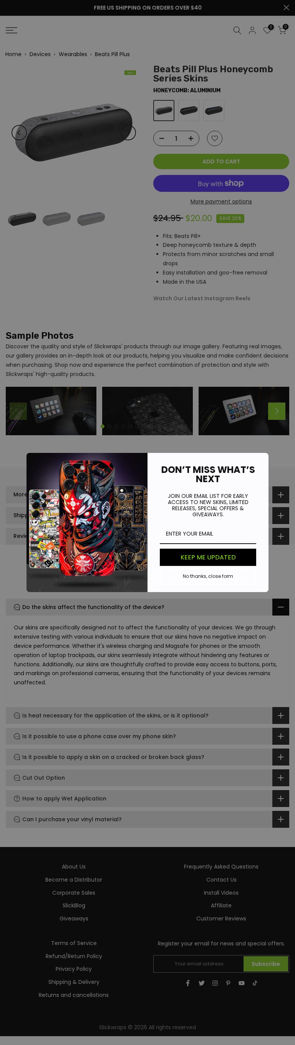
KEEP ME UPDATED (208, 557)
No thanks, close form (208, 576)
